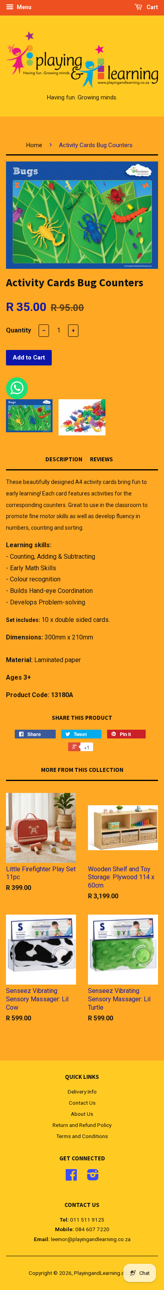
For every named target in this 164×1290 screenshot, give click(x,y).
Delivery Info (82, 1091)
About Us (82, 1114)
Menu (23, 7)
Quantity (18, 330)
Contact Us (82, 1103)
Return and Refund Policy (82, 1125)
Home (34, 145)
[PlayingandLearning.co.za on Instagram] (93, 1177)
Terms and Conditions (82, 1136)
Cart (151, 7)
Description (63, 459)
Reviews (101, 459)
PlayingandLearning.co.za (104, 1273)
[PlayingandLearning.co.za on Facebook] (71, 1177)
